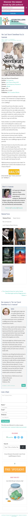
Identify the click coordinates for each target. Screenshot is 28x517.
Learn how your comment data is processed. (14, 427)
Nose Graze (14, 516)
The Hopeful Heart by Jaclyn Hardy (12, 291)
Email (3, 410)
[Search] (23, 447)
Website (7, 208)
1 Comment (12, 39)
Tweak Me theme (21, 515)
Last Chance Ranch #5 (12, 82)
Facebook (14, 208)
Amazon (20, 208)
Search (6, 444)
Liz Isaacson (9, 80)
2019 (6, 40)
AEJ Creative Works (13, 92)
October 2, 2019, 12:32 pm (8, 385)
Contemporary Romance (13, 84)
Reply (23, 385)
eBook (8, 86)
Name (3, 405)
